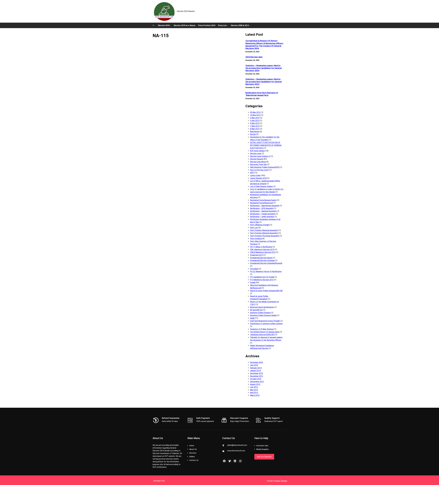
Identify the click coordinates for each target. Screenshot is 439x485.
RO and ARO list (256, 310)
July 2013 (254, 387)
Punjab (252, 282)
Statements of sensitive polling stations (266, 324)
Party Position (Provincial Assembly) (264, 236)
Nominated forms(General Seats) (263, 200)
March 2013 (255, 395)
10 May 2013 (255, 115)
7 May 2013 (255, 126)
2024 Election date (253, 57)
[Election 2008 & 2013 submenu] (249, 25)
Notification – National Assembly (263, 211)
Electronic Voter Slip (258, 164)
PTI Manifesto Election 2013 (262, 280)
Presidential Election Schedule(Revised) (266, 263)
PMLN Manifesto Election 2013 (263, 252)
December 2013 (256, 373)
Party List (222, 25)
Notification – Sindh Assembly (262, 217)
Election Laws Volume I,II (260, 156)
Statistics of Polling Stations (262, 329)
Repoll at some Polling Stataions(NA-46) (266, 291)
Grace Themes (281, 481)
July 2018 (254, 365)
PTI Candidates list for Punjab (262, 277)
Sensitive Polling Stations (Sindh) (263, 315)
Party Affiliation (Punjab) (259, 225)
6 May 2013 (255, 123)
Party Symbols (256, 238)
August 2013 (255, 384)
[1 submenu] (154, 25)
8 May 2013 (255, 129)
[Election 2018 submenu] (170, 25)
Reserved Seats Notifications (262, 307)
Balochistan (254, 131)
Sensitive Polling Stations (260, 313)
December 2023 (256, 362)
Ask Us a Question (264, 457)
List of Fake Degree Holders (261, 186)
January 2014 (255, 371)
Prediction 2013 (256, 255)
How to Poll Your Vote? (259, 170)
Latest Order (255, 175)
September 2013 (257, 381)
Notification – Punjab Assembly (262, 214)
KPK (252, 173)
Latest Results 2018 (258, 178)
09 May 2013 (255, 112)
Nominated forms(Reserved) (261, 203)
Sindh (252, 318)
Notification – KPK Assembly (261, 208)
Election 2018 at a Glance (184, 25)
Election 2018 (164, 25)
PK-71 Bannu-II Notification (261, 247)
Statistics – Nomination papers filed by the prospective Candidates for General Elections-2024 (263, 68)
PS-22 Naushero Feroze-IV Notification (266, 271)
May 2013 (254, 390)
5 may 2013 (254, 120)
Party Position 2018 (206, 25)
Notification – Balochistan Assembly (264, 206)
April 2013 (254, 392)
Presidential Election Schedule (262, 260)
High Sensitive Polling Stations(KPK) (264, 167)
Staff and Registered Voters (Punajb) (265, 321)
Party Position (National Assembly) (264, 230)
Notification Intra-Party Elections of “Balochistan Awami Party (261, 94)
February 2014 (256, 368)
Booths (253, 134)
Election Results (256, 159)
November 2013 (256, 376)
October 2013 (255, 379)
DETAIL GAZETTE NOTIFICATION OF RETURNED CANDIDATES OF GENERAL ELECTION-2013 (266, 145)
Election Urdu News (258, 162)
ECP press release (257, 151)
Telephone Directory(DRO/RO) (262, 335)
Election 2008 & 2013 (240, 25)
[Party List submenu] (227, 25)
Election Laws (255, 153)
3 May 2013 (255, 118)
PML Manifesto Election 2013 (262, 249)
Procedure (254, 269)
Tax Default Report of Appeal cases (264, 332)
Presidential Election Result (261, 258)
